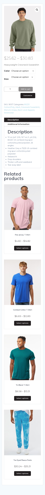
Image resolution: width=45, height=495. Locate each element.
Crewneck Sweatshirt (30, 107)
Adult (18, 107)
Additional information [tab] (18, 124)
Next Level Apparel (26, 110)
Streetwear (9, 113)
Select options (22, 248)
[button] (37, 10)
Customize (28, 95)
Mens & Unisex (10, 110)
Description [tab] (13, 120)
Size (6, 79)
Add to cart (25, 89)
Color (7, 71)
